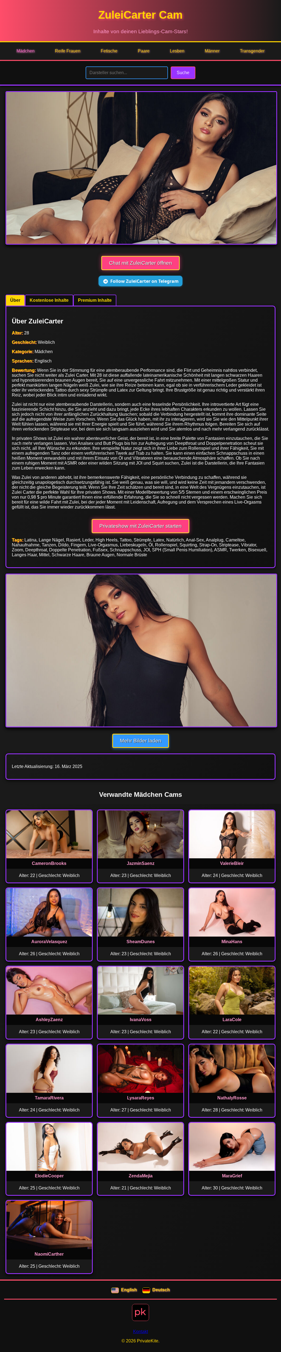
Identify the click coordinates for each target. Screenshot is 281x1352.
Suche (183, 72)
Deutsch (161, 1289)
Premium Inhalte (95, 300)
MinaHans (231, 941)
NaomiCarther (49, 1254)
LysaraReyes (140, 1098)
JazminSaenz (140, 863)
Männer (212, 51)
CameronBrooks (49, 863)
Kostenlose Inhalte (49, 300)
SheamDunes (141, 941)
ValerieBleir (232, 863)
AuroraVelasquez (49, 941)
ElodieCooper (49, 1176)
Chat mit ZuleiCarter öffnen (140, 263)
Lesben (177, 51)
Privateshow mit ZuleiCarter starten (140, 526)
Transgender (252, 51)
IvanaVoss (140, 1019)
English (129, 1289)
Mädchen (25, 51)
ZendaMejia (141, 1176)
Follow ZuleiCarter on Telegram (144, 281)
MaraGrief (232, 1176)
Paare (144, 51)
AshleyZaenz (49, 1019)
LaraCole (232, 1019)
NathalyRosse (232, 1098)
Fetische (109, 51)
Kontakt (140, 1331)
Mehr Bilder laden (140, 741)
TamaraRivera (49, 1098)
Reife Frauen (67, 51)
